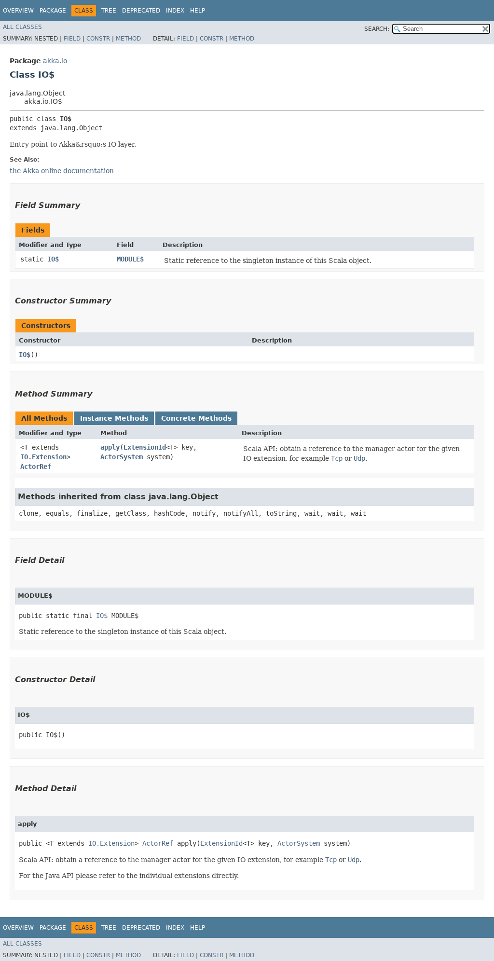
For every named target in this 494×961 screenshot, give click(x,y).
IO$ (53, 259)
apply (110, 447)
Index (175, 10)
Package (53, 10)
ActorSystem (121, 457)
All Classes (22, 27)
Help (197, 10)
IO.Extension (43, 457)
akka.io (55, 61)
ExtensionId (145, 447)
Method (128, 38)
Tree (108, 10)
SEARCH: (376, 29)
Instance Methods (114, 418)
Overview (18, 10)
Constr (98, 38)
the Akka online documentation (62, 171)
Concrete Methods (196, 418)
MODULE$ (130, 259)
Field (72, 38)
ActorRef (35, 466)
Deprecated (141, 10)
